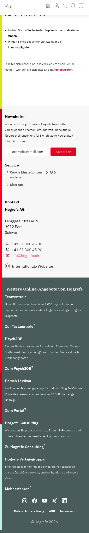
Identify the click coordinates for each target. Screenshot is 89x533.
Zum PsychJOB (18, 368)
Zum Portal (14, 410)
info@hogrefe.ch (25, 255)
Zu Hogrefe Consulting (24, 446)
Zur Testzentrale (19, 326)
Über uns (17, 185)
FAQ (52, 172)
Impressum (67, 511)
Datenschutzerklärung (29, 511)
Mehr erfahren (17, 488)
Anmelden (63, 152)
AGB (52, 511)
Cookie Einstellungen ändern (26, 174)
